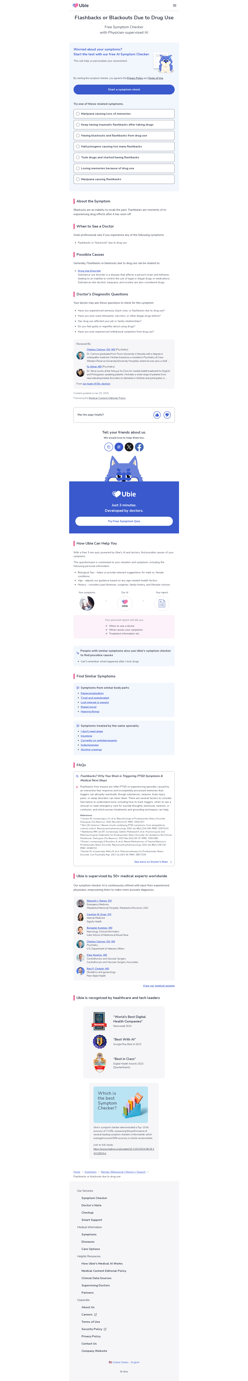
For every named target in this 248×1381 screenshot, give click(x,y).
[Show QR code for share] (119, 447)
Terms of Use (155, 78)
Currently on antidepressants (99, 740)
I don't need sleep (92, 731)
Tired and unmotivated (95, 698)
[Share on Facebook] (139, 447)
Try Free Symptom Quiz (124, 521)
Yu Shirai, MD (94, 366)
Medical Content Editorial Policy (107, 398)
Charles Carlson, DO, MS (101, 349)
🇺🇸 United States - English (124, 1362)
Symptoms (91, 1172)
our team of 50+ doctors (96, 383)
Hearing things (90, 711)
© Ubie (124, 1371)
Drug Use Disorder (89, 271)
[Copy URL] (108, 447)
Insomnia (86, 736)
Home (77, 1172)
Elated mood (88, 707)
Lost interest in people (95, 702)
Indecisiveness (90, 745)
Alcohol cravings (91, 749)
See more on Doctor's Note (151, 862)
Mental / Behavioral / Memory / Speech (123, 1172)
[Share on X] (129, 447)
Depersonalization (92, 693)
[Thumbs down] (167, 415)
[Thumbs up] (157, 415)
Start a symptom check (124, 90)
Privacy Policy (135, 78)
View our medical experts (159, 986)
